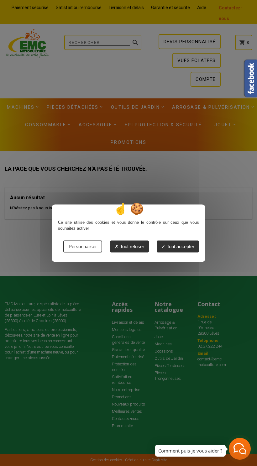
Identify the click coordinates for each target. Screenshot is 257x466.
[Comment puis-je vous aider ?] (240, 449)
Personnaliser (83, 246)
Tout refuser (131, 246)
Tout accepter (179, 246)
